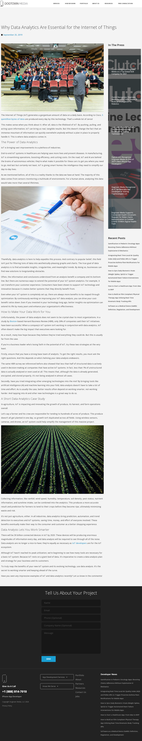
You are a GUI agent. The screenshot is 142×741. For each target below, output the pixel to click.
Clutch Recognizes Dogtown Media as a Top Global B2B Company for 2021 (123, 71)
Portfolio (84, 3)
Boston (13, 321)
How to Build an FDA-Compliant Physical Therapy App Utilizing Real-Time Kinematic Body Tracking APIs (123, 297)
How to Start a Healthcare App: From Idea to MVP (120, 715)
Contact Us (80, 692)
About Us (95, 3)
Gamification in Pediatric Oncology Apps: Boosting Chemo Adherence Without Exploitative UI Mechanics (124, 247)
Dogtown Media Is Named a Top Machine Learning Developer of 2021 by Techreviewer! (123, 130)
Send (48, 659)
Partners (79, 683)
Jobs (77, 696)
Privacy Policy (7, 706)
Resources (109, 3)
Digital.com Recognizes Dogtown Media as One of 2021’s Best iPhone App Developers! (122, 160)
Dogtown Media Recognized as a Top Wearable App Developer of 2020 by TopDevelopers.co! (123, 190)
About (78, 679)
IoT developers (79, 543)
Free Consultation (125, 3)
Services (56, 3)
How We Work (70, 3)
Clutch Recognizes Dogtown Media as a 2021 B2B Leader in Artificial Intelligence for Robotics (124, 100)
